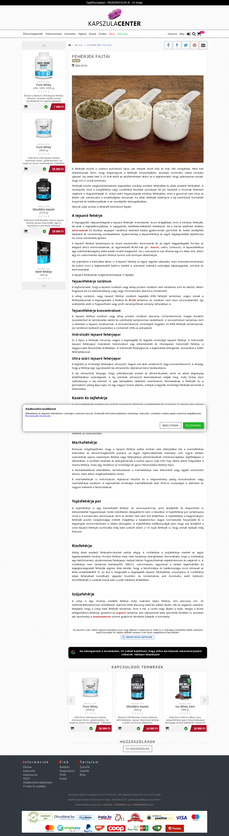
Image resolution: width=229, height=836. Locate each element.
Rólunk (27, 767)
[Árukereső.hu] (40, 822)
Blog (182, 33)
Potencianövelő (54, 33)
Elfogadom (193, 425)
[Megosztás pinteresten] (194, 45)
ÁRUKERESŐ (140, 805)
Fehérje (76, 60)
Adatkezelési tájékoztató (37, 782)
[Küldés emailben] (203, 45)
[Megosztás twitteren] (186, 45)
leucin (155, 247)
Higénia (82, 33)
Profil (63, 774)
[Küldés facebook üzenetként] (177, 45)
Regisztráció (67, 771)
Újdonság (122, 33)
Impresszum (30, 774)
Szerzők (85, 767)
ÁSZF (26, 778)
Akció (112, 33)
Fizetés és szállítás (34, 786)
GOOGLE (108, 805)
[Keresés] (194, 34)
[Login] (188, 34)
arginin (121, 612)
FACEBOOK (120, 805)
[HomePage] (114, 17)
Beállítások (170, 425)
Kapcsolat (29, 771)
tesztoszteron (102, 616)
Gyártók (84, 771)
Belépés (65, 767)
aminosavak (80, 230)
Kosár (63, 778)
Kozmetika (70, 33)
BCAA (132, 300)
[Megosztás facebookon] (168, 45)
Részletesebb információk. (38, 416)
